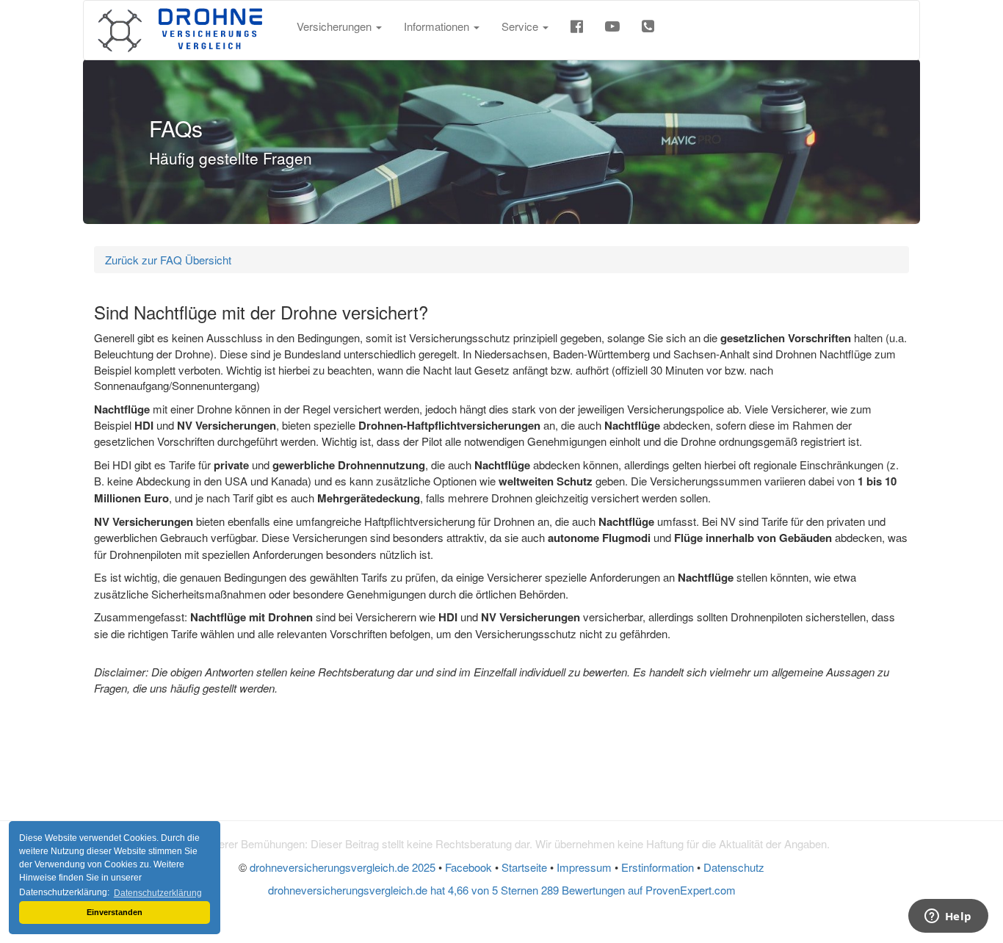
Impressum (584, 867)
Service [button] (521, 26)
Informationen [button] (438, 26)
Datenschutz (733, 867)
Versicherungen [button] (335, 26)
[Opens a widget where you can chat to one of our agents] (948, 917)
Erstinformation (657, 867)
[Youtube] (612, 30)
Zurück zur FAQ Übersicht (168, 259)
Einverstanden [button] (114, 912)
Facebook (468, 867)
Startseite (524, 867)
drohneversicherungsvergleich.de (342, 867)
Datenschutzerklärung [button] (158, 893)
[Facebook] (577, 30)
